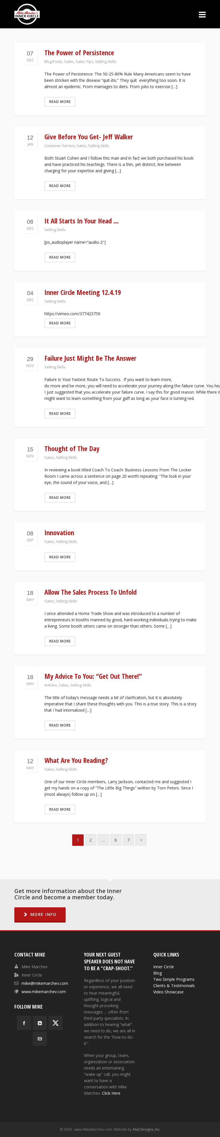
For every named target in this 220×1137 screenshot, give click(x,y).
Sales (69, 61)
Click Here (111, 1093)
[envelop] (40, 1038)
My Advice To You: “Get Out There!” (93, 676)
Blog (157, 973)
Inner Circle (163, 966)
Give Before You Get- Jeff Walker (88, 136)
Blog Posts (53, 61)
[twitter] (55, 1023)
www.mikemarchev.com (43, 991)
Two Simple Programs (174, 979)
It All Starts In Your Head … (81, 220)
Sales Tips (84, 61)
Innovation (59, 532)
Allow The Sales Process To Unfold (90, 592)
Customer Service (59, 145)
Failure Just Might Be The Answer (90, 358)
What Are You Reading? (76, 760)
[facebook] (24, 1023)
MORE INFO (43, 914)
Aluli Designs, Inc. (146, 1129)
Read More (60, 101)
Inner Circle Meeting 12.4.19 (82, 292)
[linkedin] (40, 1023)
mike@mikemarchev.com (44, 983)
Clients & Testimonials (174, 985)
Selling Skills (105, 61)
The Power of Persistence (79, 52)
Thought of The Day (71, 448)
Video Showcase (168, 992)
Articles (50, 685)
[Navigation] (202, 14)
